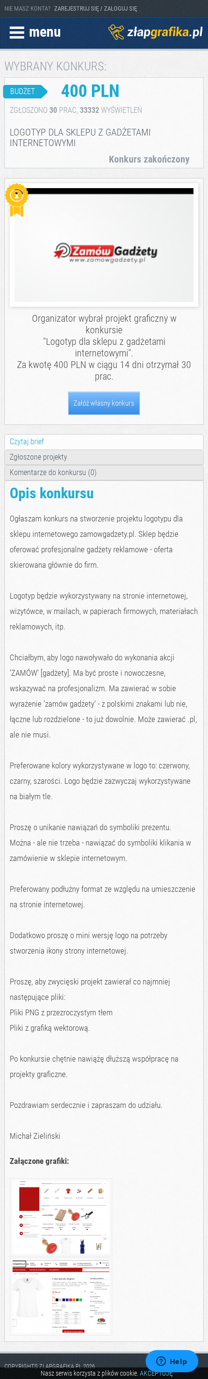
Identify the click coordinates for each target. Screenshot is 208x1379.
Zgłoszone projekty (38, 457)
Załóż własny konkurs (104, 403)
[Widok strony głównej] (61, 1254)
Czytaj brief (27, 441)
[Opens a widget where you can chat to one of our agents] (171, 1362)
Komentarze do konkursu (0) (53, 472)
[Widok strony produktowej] (61, 1334)
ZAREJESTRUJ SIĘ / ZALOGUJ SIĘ (95, 8)
